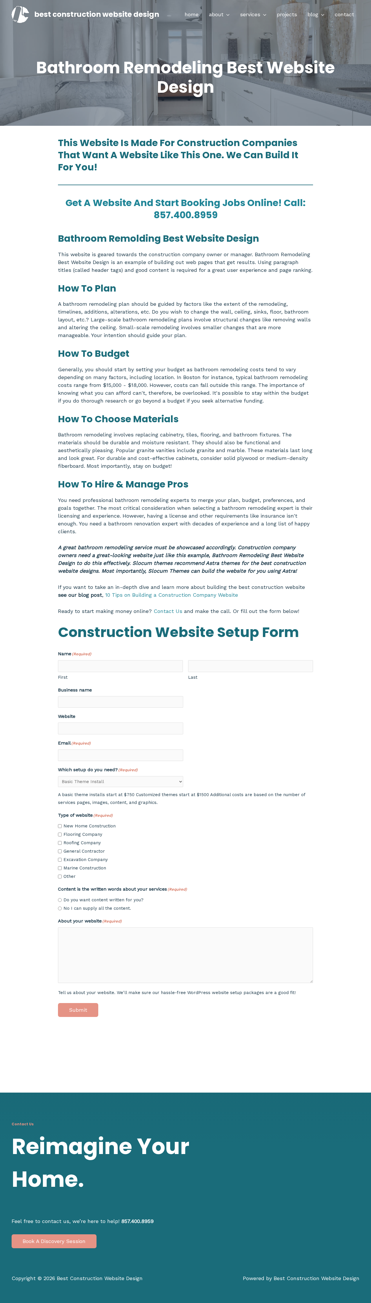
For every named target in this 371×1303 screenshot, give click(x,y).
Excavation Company (85, 859)
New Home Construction (89, 826)
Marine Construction (84, 868)
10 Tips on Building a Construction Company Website (170, 595)
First (63, 677)
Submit (78, 1010)
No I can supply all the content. (97, 908)
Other (69, 876)
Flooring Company (82, 834)
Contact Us (168, 611)
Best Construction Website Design (96, 14)
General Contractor (84, 851)
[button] (226, 14)
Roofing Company (82, 842)
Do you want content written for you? (103, 899)
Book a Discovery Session (54, 1241)
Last (192, 677)
